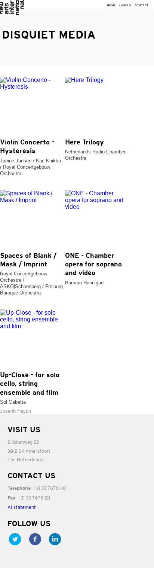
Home (111, 5)
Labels (125, 5)
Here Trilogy (84, 143)
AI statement (21, 507)
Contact (141, 5)
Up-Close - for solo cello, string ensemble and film (29, 384)
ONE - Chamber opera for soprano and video (93, 265)
